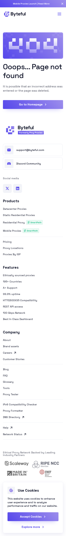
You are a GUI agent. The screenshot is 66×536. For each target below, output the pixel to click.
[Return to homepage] (24, 130)
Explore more (31, 527)
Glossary (8, 382)
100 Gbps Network (14, 313)
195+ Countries (12, 281)
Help (5, 427)
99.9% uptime (11, 294)
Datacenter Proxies (14, 209)
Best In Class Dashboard (18, 319)
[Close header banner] (62, 3)
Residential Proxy (22, 222)
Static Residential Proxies (19, 215)
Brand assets (11, 346)
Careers (7, 352)
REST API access (13, 306)
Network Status (12, 434)
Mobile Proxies (20, 230)
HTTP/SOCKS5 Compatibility (20, 300)
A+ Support (10, 287)
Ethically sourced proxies (19, 275)
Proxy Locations (13, 248)
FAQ (5, 375)
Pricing (7, 241)
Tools (6, 388)
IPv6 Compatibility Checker (20, 404)
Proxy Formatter (13, 410)
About (7, 340)
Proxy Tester (10, 394)
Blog (6, 369)
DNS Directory (11, 417)
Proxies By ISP (12, 254)
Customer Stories (13, 359)
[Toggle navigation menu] (59, 14)
